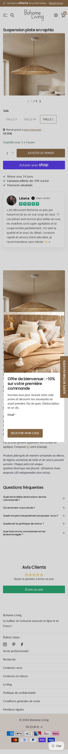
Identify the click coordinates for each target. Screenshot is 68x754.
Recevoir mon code (25, 433)
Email (12, 414)
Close (60, 316)
